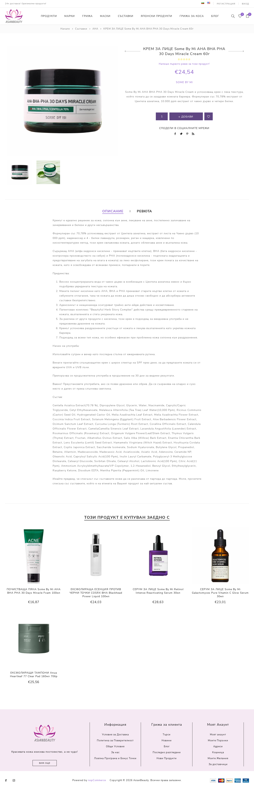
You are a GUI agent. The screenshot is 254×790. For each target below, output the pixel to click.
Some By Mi (184, 82)
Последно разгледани (167, 752)
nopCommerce (97, 780)
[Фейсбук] (6, 780)
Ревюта (144, 211)
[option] (20, 172)
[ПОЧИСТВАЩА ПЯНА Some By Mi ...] (236, 51)
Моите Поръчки (218, 740)
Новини (167, 740)
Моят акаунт (218, 734)
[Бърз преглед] (26, 555)
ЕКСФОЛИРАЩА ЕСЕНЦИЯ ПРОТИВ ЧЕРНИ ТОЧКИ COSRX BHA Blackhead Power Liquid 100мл (96, 593)
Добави (41, 555)
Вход (245, 3)
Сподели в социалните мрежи (184, 128)
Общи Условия (115, 746)
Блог (167, 746)
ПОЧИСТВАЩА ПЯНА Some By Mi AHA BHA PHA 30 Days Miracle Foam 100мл (34, 591)
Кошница (218, 752)
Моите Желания (218, 758)
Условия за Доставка (115, 734)
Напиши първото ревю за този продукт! (184, 64)
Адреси (218, 746)
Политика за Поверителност (115, 740)
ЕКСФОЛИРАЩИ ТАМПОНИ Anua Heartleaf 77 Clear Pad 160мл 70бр (33, 674)
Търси (167, 734)
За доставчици (218, 764)
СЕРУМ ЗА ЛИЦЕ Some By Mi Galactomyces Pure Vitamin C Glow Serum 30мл (220, 593)
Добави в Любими (33, 555)
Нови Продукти (167, 758)
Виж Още (44, 763)
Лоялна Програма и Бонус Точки (115, 758)
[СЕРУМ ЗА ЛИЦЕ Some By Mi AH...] (132, 51)
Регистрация (226, 3)
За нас (115, 752)
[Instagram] (14, 780)
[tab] (113, 211)
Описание (112, 211)
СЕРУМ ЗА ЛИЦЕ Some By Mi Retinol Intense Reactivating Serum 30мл (158, 591)
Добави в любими (208, 116)
